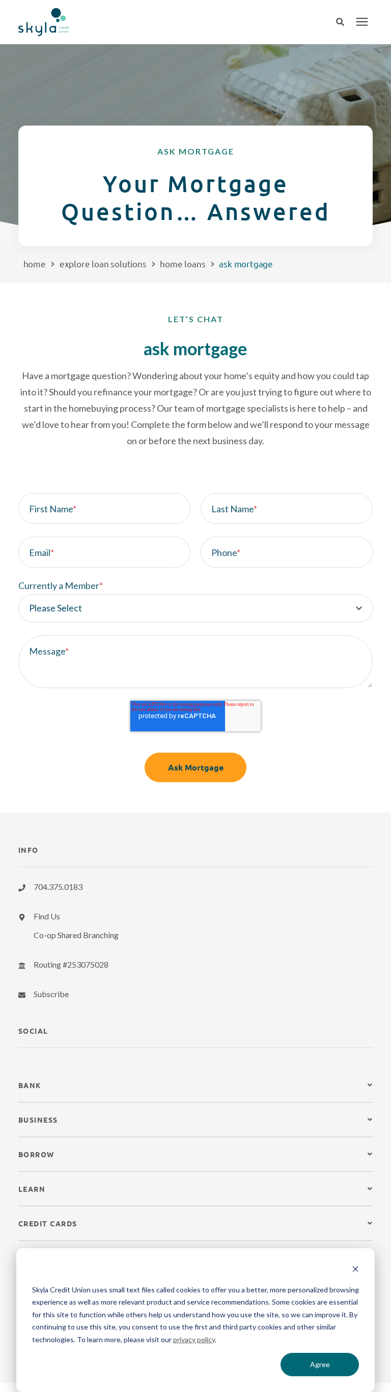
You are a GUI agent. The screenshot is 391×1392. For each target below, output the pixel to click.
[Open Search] (345, 22)
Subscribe (51, 994)
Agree (320, 1364)
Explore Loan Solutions (103, 263)
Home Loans (182, 263)
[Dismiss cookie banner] (355, 1270)
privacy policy (194, 1339)
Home (34, 263)
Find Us (47, 916)
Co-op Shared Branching (76, 935)
